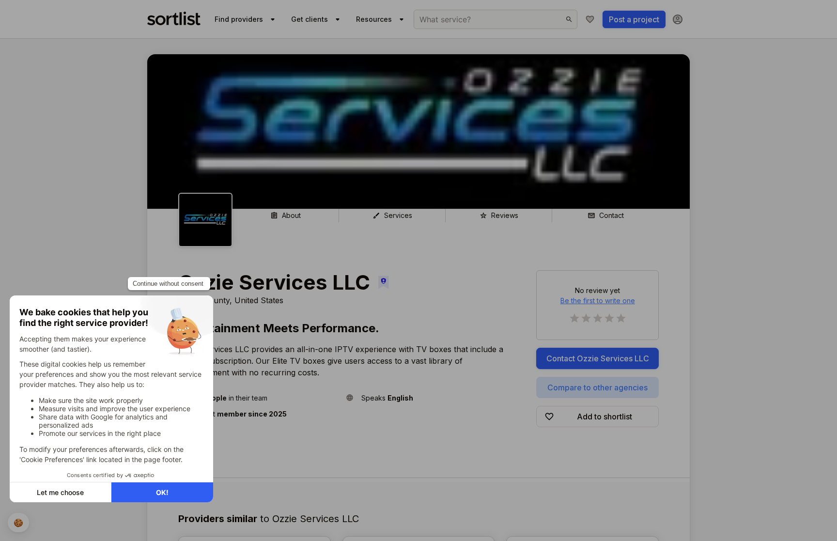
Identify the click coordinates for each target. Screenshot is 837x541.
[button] (258, 398)
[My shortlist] (590, 19)
